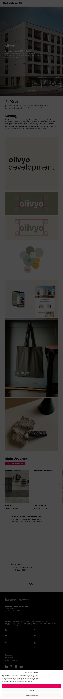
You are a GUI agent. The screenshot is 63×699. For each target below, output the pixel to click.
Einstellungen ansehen (32, 695)
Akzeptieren (31, 686)
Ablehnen (31, 690)
